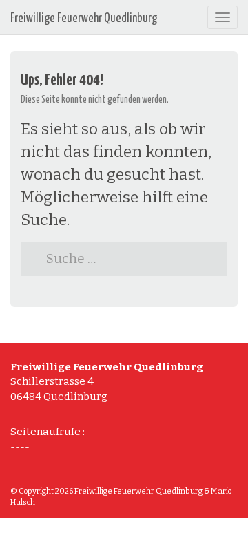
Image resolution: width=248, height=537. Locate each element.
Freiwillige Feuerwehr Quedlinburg (83, 18)
